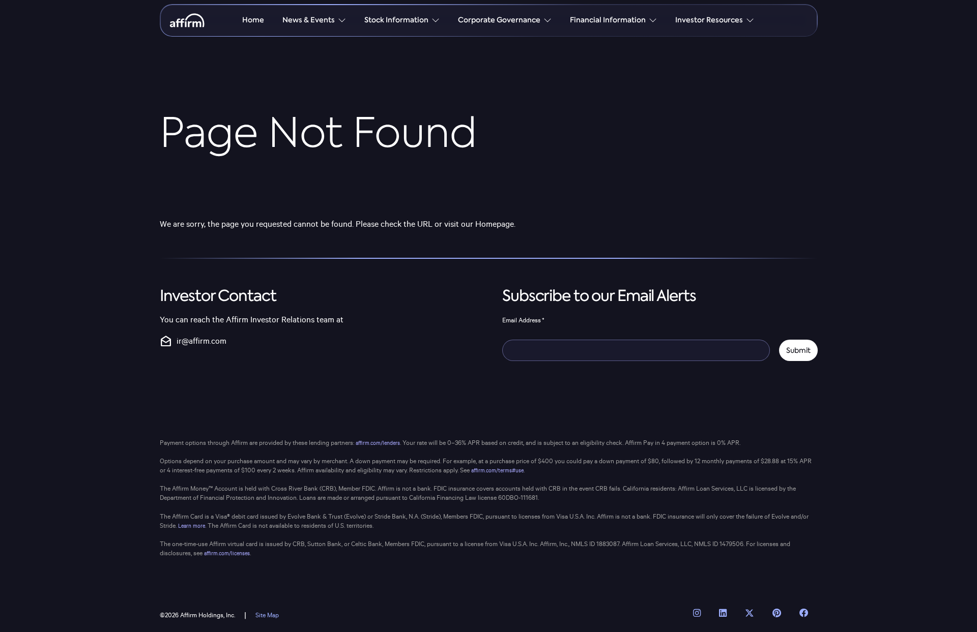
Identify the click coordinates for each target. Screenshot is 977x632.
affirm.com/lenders (378, 443)
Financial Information (608, 20)
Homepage (494, 224)
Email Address (523, 320)
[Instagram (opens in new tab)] (697, 613)
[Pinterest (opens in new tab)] (776, 613)
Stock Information (396, 20)
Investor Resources (709, 20)
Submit (798, 350)
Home (253, 20)
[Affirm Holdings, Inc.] (187, 20)
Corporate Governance (499, 20)
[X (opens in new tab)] (749, 613)
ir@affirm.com (193, 342)
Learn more (191, 526)
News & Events (308, 20)
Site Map (267, 615)
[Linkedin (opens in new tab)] (723, 613)
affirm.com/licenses (227, 554)
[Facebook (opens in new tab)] (804, 613)
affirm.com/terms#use (497, 471)
